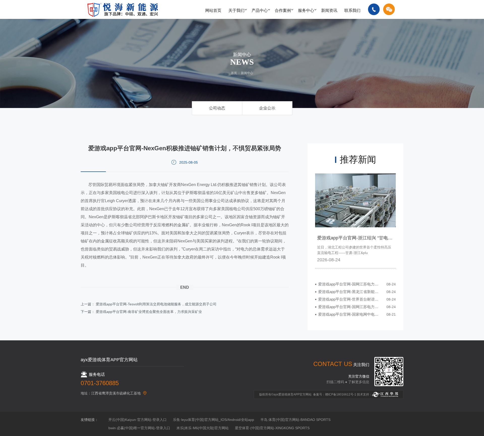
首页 (234, 73)
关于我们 (236, 10)
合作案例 (283, 10)
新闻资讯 (329, 10)
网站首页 (213, 10)
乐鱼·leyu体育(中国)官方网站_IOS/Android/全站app (213, 420)
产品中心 (260, 10)
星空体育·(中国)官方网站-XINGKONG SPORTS (272, 428)
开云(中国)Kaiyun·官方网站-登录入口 (137, 420)
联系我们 (352, 10)
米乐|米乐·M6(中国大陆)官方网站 (202, 428)
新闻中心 (247, 73)
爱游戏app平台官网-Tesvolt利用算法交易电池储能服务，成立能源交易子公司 (156, 304)
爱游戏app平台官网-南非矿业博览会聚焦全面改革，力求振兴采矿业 (149, 312)
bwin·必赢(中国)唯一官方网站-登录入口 (139, 428)
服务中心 (306, 10)
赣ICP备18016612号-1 (340, 394)
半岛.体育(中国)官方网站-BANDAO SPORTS (295, 420)
